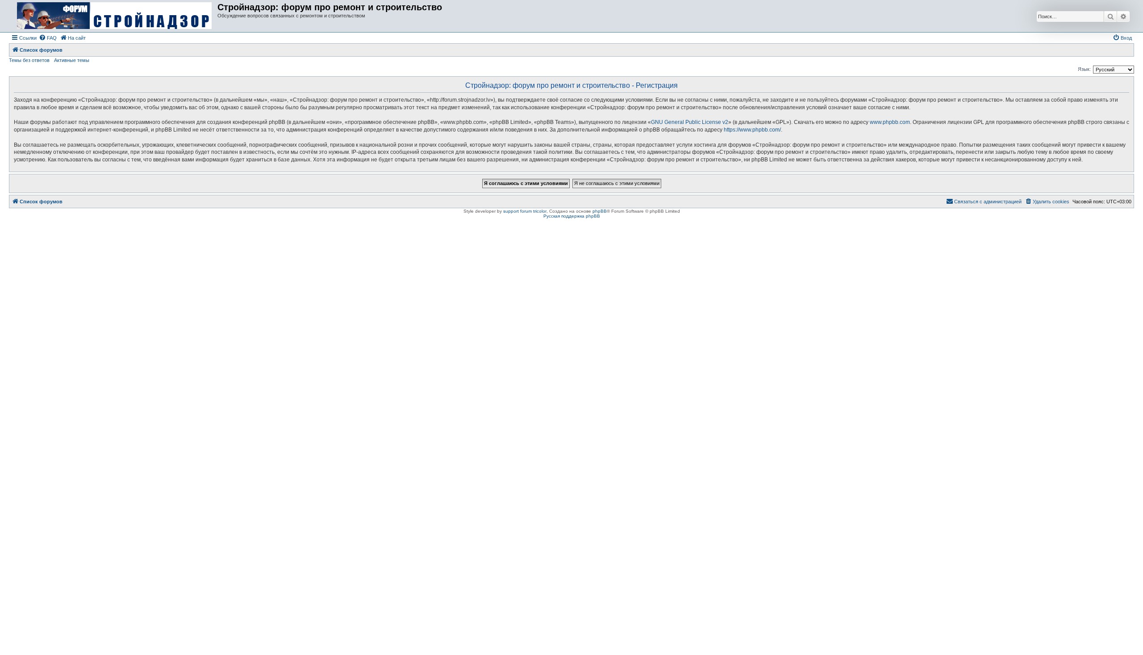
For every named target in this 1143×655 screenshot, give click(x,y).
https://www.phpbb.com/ (752, 130)
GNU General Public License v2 (689, 122)
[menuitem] (48, 38)
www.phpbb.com (890, 122)
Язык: (1084, 69)
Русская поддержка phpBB (571, 216)
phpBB (599, 211)
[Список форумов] (114, 16)
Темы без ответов (29, 60)
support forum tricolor (524, 211)
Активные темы (71, 60)
